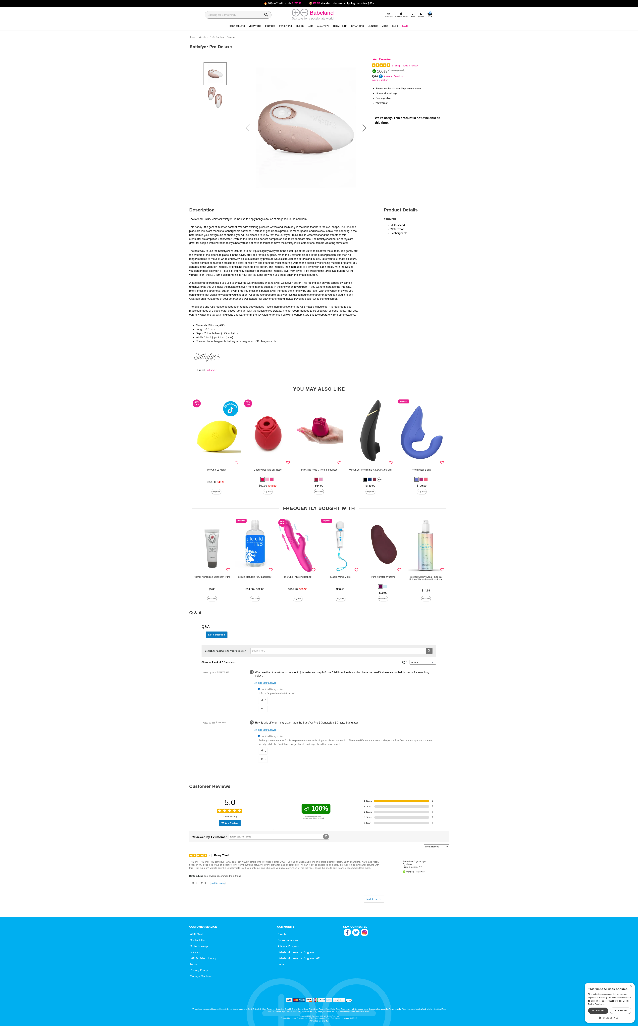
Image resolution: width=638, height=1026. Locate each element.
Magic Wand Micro (340, 576)
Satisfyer (211, 370)
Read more (600, 1004)
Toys (192, 37)
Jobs (281, 964)
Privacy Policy (199, 970)
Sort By (404, 662)
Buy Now (216, 491)
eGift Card (196, 934)
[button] (364, 128)
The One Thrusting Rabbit (298, 576)
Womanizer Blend (421, 469)
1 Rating (396, 65)
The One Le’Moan (216, 469)
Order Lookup (199, 946)
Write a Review (410, 65)
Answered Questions (393, 76)
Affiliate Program (288, 946)
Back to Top (372, 899)
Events (282, 934)
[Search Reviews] (326, 836)
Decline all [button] (621, 1010)
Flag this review (217, 883)
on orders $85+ (341, 3)
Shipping (195, 952)
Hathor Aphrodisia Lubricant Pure (212, 576)
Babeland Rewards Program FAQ (299, 958)
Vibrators (203, 37)
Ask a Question (380, 80)
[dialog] (610, 1003)
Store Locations (288, 940)
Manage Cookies (201, 976)
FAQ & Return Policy (203, 958)
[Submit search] (429, 651)
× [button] (631, 986)
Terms (194, 964)
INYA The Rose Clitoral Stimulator (319, 469)
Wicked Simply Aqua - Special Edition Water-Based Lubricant (426, 578)
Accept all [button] (598, 1010)
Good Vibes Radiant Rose (268, 469)
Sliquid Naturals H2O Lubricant (254, 576)
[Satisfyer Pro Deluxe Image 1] (306, 128)
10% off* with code (282, 3)
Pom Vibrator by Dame (383, 576)
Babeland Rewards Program (296, 952)
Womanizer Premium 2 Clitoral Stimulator (370, 469)
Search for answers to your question (225, 650)
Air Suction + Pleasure (224, 37)
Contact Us (197, 940)
